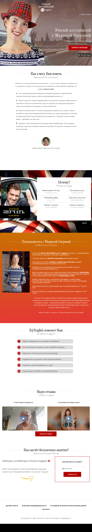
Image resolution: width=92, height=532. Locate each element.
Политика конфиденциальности (34, 506)
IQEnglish (46, 7)
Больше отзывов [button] (46, 434)
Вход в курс (85, 55)
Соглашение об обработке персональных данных (68, 506)
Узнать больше (80, 47)
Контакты (46, 509)
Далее (84, 223)
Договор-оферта (12, 506)
